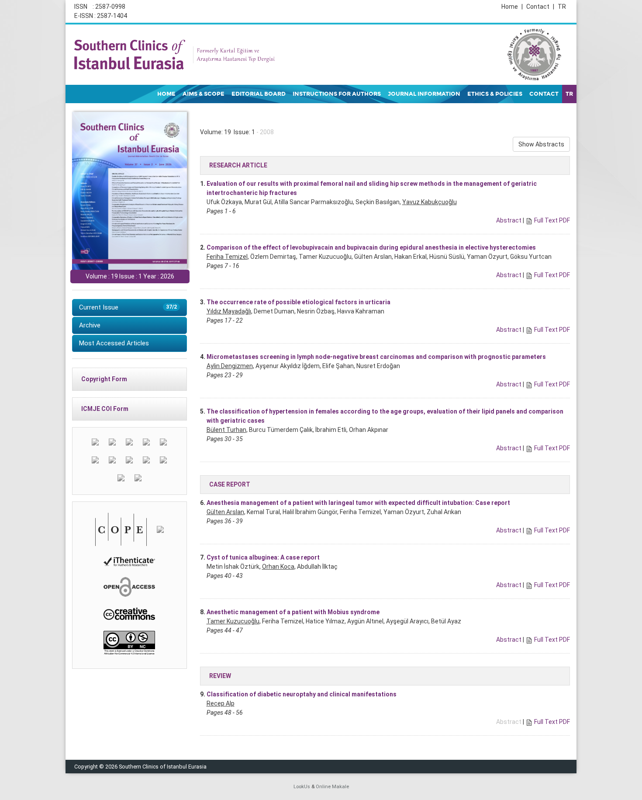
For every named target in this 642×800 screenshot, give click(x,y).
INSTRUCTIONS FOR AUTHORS (337, 93)
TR (562, 6)
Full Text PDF (552, 220)
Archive (89, 325)
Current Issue (128, 307)
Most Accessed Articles (114, 343)
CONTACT (544, 93)
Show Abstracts (541, 144)
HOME (166, 93)
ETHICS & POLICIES (494, 93)
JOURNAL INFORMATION (424, 93)
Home (512, 6)
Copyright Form (104, 379)
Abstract (508, 220)
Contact (540, 6)
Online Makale (332, 787)
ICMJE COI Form (104, 408)
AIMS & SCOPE (203, 93)
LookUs (301, 787)
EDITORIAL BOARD (258, 93)
